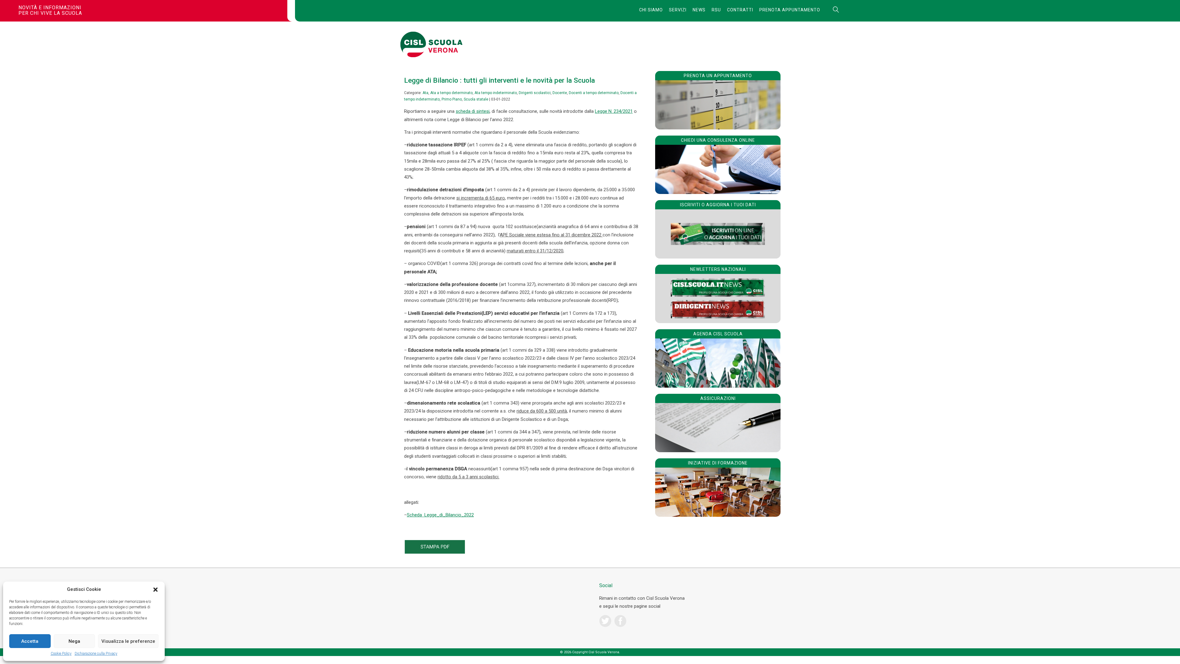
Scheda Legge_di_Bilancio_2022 (440, 515)
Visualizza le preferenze (128, 641)
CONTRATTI (740, 9)
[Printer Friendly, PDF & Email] (435, 552)
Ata (425, 93)
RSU (716, 9)
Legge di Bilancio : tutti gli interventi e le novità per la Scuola (499, 80)
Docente (560, 93)
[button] (155, 590)
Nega (74, 641)
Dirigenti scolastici (535, 93)
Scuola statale (476, 99)
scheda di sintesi (473, 111)
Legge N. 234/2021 (614, 111)
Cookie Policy (61, 653)
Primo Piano (452, 99)
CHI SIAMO (651, 9)
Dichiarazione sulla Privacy (96, 653)
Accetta (29, 641)
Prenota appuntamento (789, 9)
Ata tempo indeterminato (495, 93)
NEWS (699, 9)
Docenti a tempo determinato (594, 93)
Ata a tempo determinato (451, 93)
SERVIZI (677, 9)
